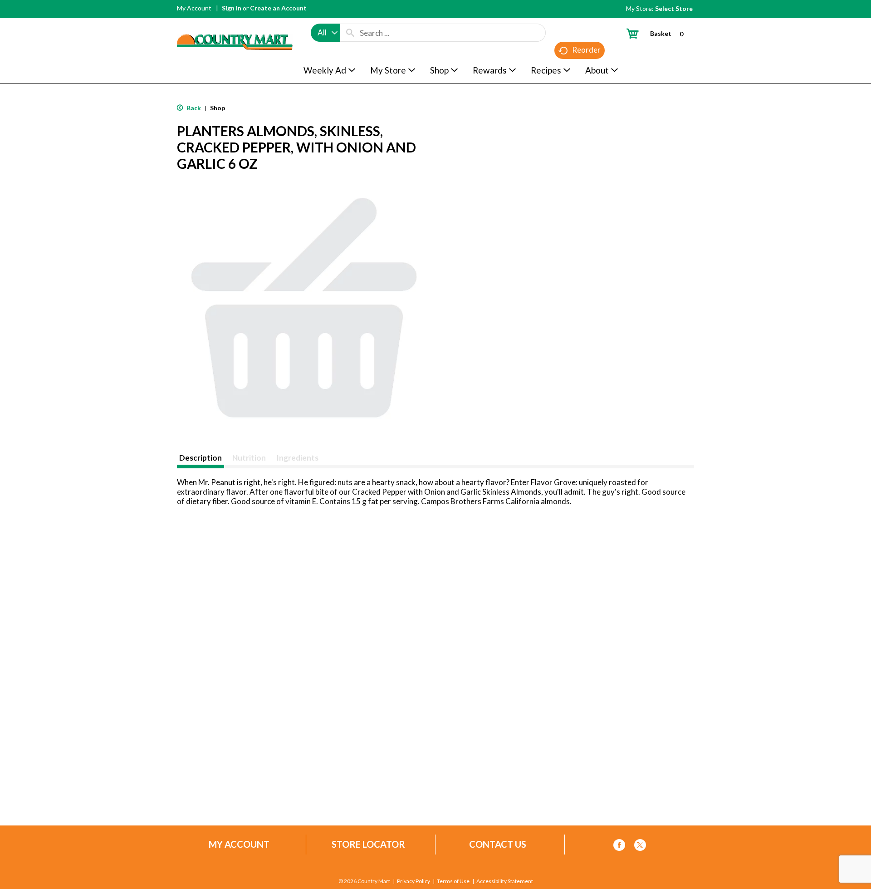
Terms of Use (453, 881)
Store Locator (368, 844)
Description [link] (200, 457)
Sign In (231, 8)
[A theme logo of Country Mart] (235, 25)
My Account (194, 8)
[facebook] (619, 846)
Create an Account (278, 8)
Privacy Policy (413, 881)
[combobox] (325, 33)
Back (193, 108)
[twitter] (640, 846)
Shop (217, 108)
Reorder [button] (586, 49)
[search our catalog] (350, 33)
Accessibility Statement (504, 881)
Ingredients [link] (297, 457)
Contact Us (497, 844)
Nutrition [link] (249, 457)
